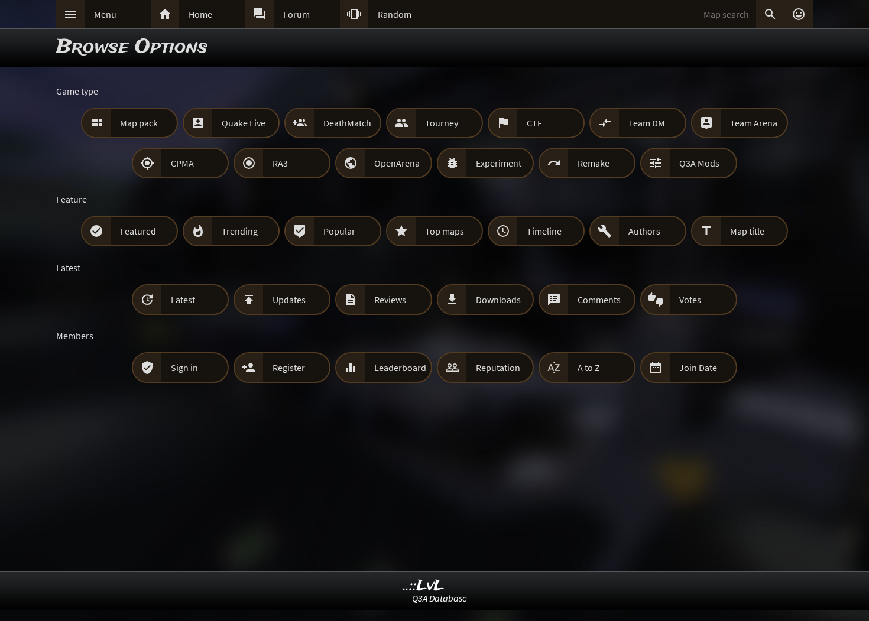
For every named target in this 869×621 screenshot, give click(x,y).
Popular (339, 231)
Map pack (139, 123)
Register (289, 367)
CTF (534, 123)
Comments (599, 299)
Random (394, 14)
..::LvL (423, 586)
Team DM (646, 123)
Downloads (498, 299)
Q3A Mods (699, 163)
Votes (690, 299)
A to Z (589, 367)
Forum (296, 14)
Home (200, 14)
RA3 (280, 163)
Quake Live (243, 123)
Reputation (498, 367)
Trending (240, 231)
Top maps (444, 231)
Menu (105, 14)
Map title (747, 231)
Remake (593, 163)
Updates (289, 299)
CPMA (182, 163)
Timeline (544, 231)
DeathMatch (347, 123)
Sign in (184, 367)
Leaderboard (400, 367)
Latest (183, 299)
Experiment (498, 163)
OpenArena (397, 163)
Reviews (390, 299)
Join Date (698, 367)
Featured (138, 231)
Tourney (441, 123)
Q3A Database (439, 598)
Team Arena (753, 123)
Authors (644, 231)
